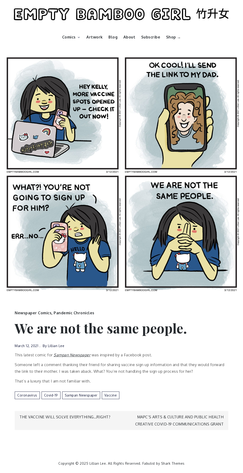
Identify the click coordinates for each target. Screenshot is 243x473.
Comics (69, 37)
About (129, 37)
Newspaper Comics (33, 313)
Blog (112, 37)
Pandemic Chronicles (74, 313)
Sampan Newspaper (72, 355)
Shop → (173, 37)
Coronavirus (27, 395)
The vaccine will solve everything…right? (64, 417)
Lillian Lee (56, 346)
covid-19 (51, 395)
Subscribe (150, 37)
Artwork (94, 37)
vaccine (110, 395)
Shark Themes (173, 463)
